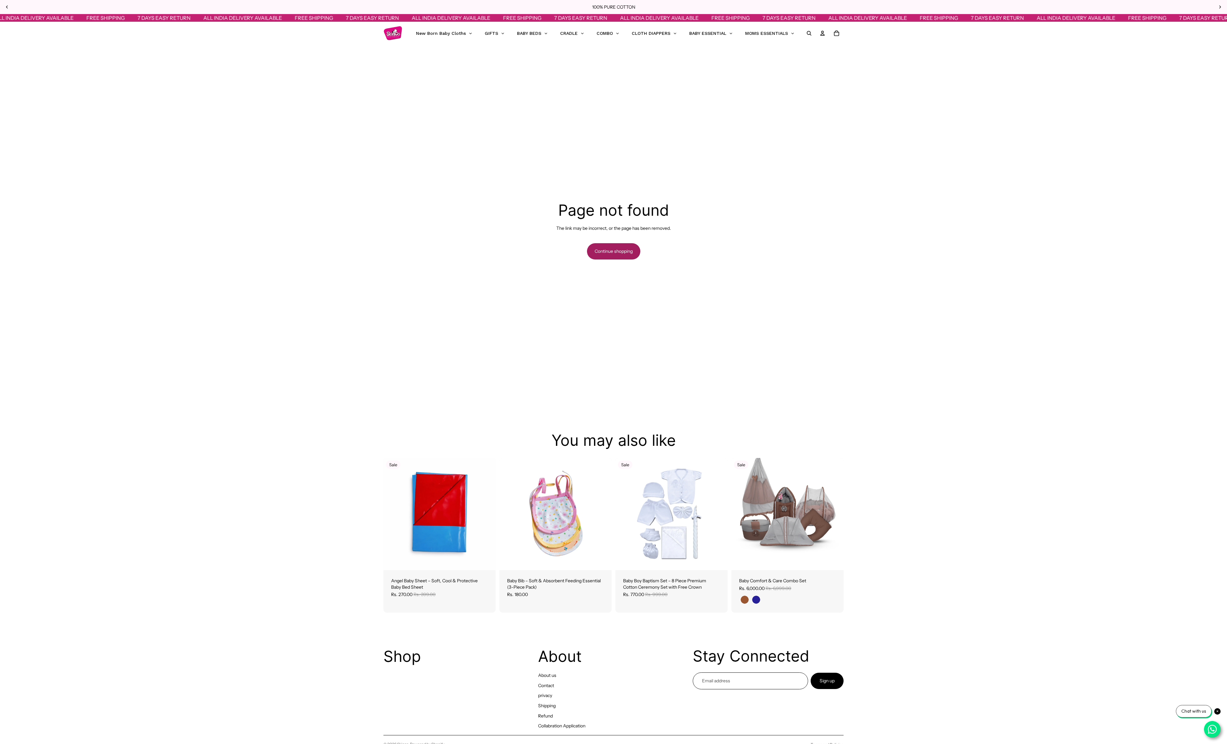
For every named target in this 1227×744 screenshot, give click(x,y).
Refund (545, 716)
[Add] (485, 560)
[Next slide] (1220, 7)
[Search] (809, 33)
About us (547, 675)
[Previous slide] (7, 7)
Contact (546, 685)
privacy (545, 695)
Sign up (827, 681)
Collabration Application (561, 726)
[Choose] (833, 560)
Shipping (547, 706)
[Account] (822, 33)
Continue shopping (614, 251)
